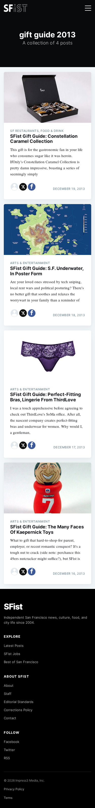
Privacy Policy (14, 789)
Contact (10, 718)
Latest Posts (14, 646)
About (8, 685)
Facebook (11, 742)
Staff (7, 694)
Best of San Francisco (21, 662)
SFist (13, 607)
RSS (7, 758)
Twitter (9, 750)
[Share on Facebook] (31, 186)
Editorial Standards (18, 702)
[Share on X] (23, 186)
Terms (8, 798)
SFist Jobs (12, 654)
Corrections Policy (18, 710)
